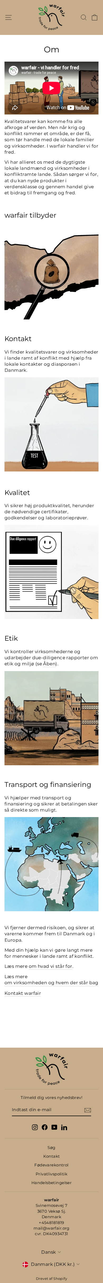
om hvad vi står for (50, 966)
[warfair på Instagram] (35, 1127)
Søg (51, 1147)
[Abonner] (87, 1110)
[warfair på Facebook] (45, 1127)
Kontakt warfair (22, 993)
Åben (49, 663)
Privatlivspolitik (51, 1173)
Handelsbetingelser (51, 1182)
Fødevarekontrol (51, 1164)
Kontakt (51, 1156)
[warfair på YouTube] (54, 1127)
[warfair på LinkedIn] (64, 1127)
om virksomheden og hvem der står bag (51, 982)
